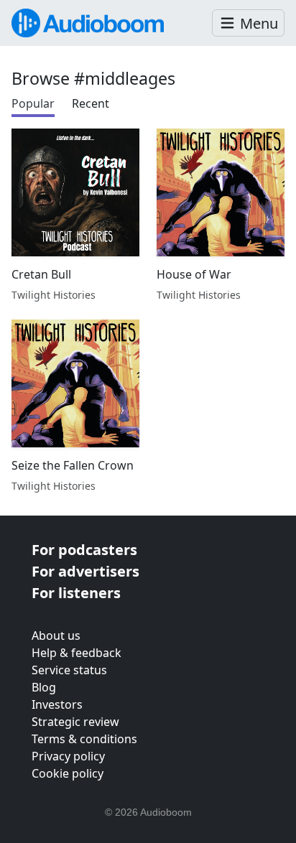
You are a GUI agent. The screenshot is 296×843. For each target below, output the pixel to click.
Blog (44, 687)
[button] (248, 23)
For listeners (76, 592)
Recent (90, 103)
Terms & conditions (84, 739)
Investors (57, 704)
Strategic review (75, 722)
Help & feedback (76, 653)
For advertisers (85, 571)
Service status (69, 670)
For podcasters (84, 549)
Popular (33, 103)
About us (56, 635)
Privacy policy (68, 756)
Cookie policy (67, 773)
